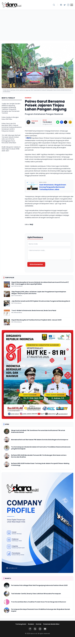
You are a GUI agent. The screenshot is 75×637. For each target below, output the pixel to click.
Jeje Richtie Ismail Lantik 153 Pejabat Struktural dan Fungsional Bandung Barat (41, 301)
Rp (70, 122)
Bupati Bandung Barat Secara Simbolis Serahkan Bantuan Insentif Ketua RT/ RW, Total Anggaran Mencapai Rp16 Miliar (40, 283)
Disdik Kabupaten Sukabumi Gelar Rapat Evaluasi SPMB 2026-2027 (11, 149)
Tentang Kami (20, 624)
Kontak (38, 624)
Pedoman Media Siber (51, 624)
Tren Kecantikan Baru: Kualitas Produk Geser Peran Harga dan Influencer (38, 602)
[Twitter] (65, 5)
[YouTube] (45, 629)
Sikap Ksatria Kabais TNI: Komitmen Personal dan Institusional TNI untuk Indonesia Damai (38, 431)
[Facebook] (61, 5)
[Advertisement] (37, 24)
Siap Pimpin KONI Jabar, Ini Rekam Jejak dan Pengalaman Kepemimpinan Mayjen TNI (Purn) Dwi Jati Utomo (39, 292)
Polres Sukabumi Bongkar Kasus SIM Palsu (10, 118)
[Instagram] (68, 5)
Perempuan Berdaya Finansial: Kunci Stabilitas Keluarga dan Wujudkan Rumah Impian (40, 610)
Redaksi (31, 624)
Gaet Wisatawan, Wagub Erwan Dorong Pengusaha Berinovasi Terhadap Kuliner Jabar (52, 187)
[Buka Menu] (71, 5)
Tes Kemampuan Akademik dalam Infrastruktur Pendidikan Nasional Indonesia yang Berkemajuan (40, 448)
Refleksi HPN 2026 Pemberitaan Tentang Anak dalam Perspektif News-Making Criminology (40, 464)
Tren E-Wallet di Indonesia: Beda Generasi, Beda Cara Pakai (34, 310)
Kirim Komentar (36, 264)
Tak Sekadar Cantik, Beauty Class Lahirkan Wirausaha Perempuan (36, 594)
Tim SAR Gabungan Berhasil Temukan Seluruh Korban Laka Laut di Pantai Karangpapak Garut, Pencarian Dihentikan (11, 139)
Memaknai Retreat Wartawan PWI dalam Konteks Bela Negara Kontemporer (39, 440)
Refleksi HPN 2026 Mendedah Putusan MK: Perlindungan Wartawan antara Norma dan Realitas (38, 456)
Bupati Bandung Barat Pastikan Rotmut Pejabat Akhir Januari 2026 (36, 320)
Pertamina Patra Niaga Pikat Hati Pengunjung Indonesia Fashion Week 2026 (39, 585)
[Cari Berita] (53, 4)
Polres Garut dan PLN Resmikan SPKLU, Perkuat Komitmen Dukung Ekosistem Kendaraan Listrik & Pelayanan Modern (12, 127)
